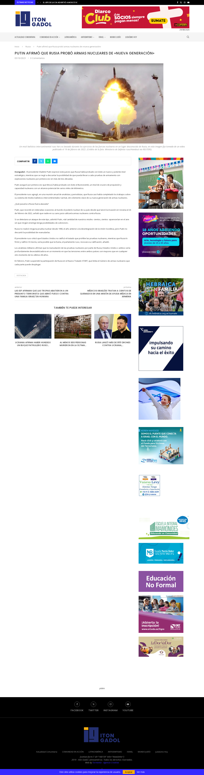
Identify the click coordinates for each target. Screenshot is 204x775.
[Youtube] (188, 2)
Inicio (17, 46)
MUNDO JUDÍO (115, 36)
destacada (21, 275)
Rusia (28, 46)
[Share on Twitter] (41, 161)
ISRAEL (101, 36)
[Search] (187, 37)
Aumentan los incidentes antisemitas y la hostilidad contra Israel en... (77, 2)
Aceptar (128, 772)
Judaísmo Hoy (131, 36)
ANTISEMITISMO (86, 36)
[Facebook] (177, 2)
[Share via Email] (54, 161)
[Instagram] (184, 2)
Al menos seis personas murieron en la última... (33, 344)
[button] (38, 2)
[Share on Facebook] (34, 161)
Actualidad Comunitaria (25, 36)
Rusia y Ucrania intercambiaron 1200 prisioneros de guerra (113, 345)
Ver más (141, 772)
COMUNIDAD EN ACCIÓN (49, 36)
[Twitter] (181, 2)
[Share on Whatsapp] (48, 161)
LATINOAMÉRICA (70, 36)
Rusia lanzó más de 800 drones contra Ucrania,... (73, 344)
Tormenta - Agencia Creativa (105, 762)
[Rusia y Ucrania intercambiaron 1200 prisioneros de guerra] (112, 326)
